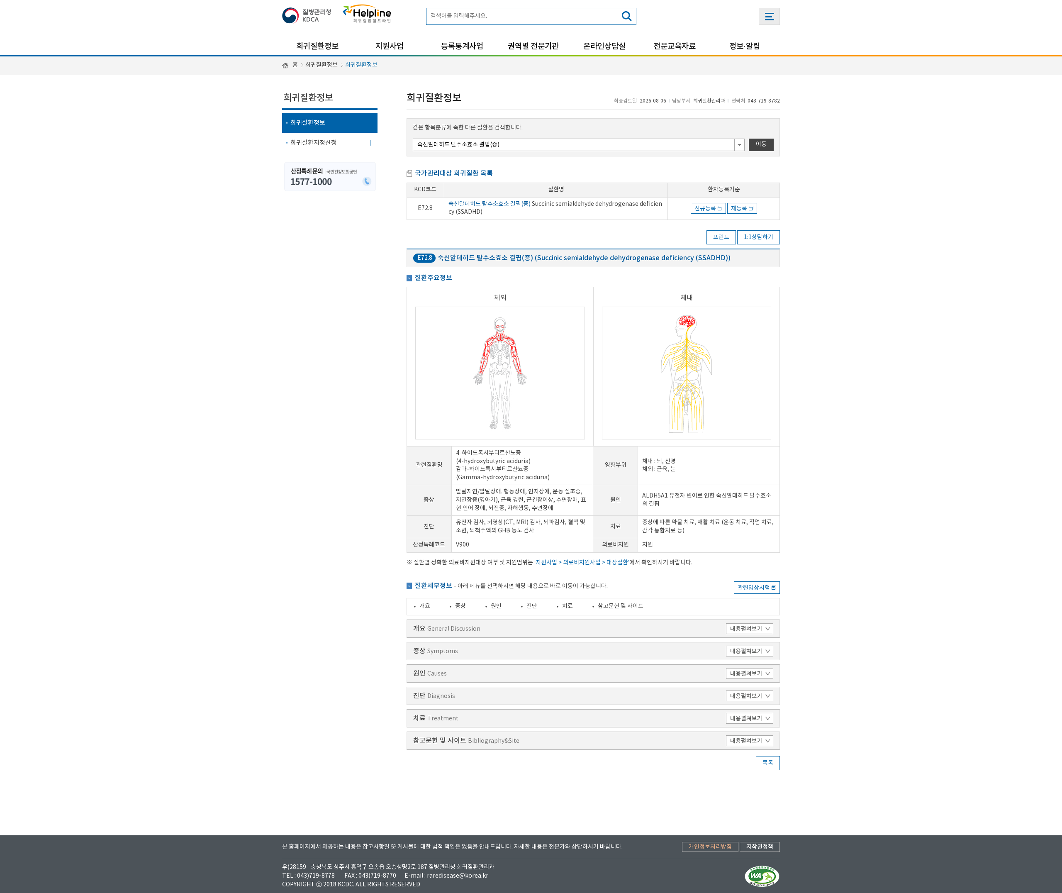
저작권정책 (759, 847)
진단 (531, 606)
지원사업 (389, 46)
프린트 (721, 237)
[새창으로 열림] (309, 14)
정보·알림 (744, 46)
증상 (460, 606)
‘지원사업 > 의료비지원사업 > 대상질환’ (581, 562)
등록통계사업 (462, 46)
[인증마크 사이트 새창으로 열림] (762, 876)
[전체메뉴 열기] (769, 16)
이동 (761, 144)
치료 (567, 606)
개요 (424, 606)
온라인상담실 (604, 46)
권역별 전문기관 (533, 46)
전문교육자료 (674, 46)
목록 (767, 763)
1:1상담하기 (758, 237)
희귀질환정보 (317, 46)
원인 (496, 606)
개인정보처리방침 (710, 847)
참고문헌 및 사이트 (620, 606)
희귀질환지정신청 (313, 142)
